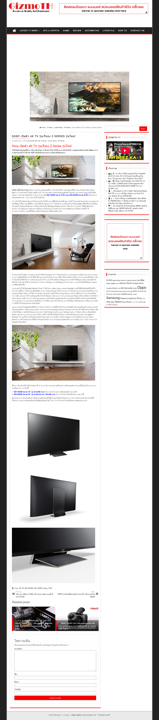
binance (123, 280)
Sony (45, 588)
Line (119, 288)
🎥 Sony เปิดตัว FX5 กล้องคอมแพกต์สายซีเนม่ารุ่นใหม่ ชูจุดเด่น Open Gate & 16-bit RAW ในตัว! (77, 626)
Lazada (109, 288)
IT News (44, 141)
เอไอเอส (114, 304)
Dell (138, 280)
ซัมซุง (124, 302)
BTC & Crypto (51, 30)
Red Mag (76, 715)
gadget (113, 283)
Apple (114, 280)
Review (77, 30)
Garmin (122, 283)
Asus (118, 280)
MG (122, 288)
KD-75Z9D (38, 588)
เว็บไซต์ (17, 689)
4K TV (21, 588)
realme (124, 293)
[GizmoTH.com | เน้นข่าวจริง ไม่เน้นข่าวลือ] (14, 30)
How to (122, 30)
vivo (108, 301)
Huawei (135, 283)
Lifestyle (109, 30)
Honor (129, 283)
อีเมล (16, 681)
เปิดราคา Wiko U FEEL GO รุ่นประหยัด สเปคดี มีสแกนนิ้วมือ (34, 594)
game (117, 283)
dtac (142, 280)
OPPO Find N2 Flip (112, 291)
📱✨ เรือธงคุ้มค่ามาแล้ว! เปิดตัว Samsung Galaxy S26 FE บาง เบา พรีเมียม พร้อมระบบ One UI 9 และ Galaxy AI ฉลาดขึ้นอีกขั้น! (127, 193)
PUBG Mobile (117, 294)
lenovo (114, 288)
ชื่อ (16, 674)
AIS (110, 280)
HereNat (32, 141)
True (143, 298)
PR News (61, 141)
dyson (108, 283)
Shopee (123, 298)
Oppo (141, 287)
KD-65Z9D (29, 588)
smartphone (131, 298)
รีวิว (137, 302)
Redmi (130, 294)
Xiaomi (118, 301)
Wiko (112, 302)
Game (66, 30)
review (135, 294)
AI (107, 280)
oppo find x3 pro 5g (125, 291)
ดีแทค (128, 301)
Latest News (52, 141)
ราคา (133, 302)
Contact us (137, 30)
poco (110, 294)
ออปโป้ (140, 302)
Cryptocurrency (131, 280)
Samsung (113, 297)
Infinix (141, 283)
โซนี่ (50, 588)
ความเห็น (18, 648)
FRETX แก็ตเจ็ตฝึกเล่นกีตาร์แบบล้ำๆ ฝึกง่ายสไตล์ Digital (76, 594)
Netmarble (128, 288)
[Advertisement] (79, 53)
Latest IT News (29, 30)
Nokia (135, 288)
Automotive (92, 30)
